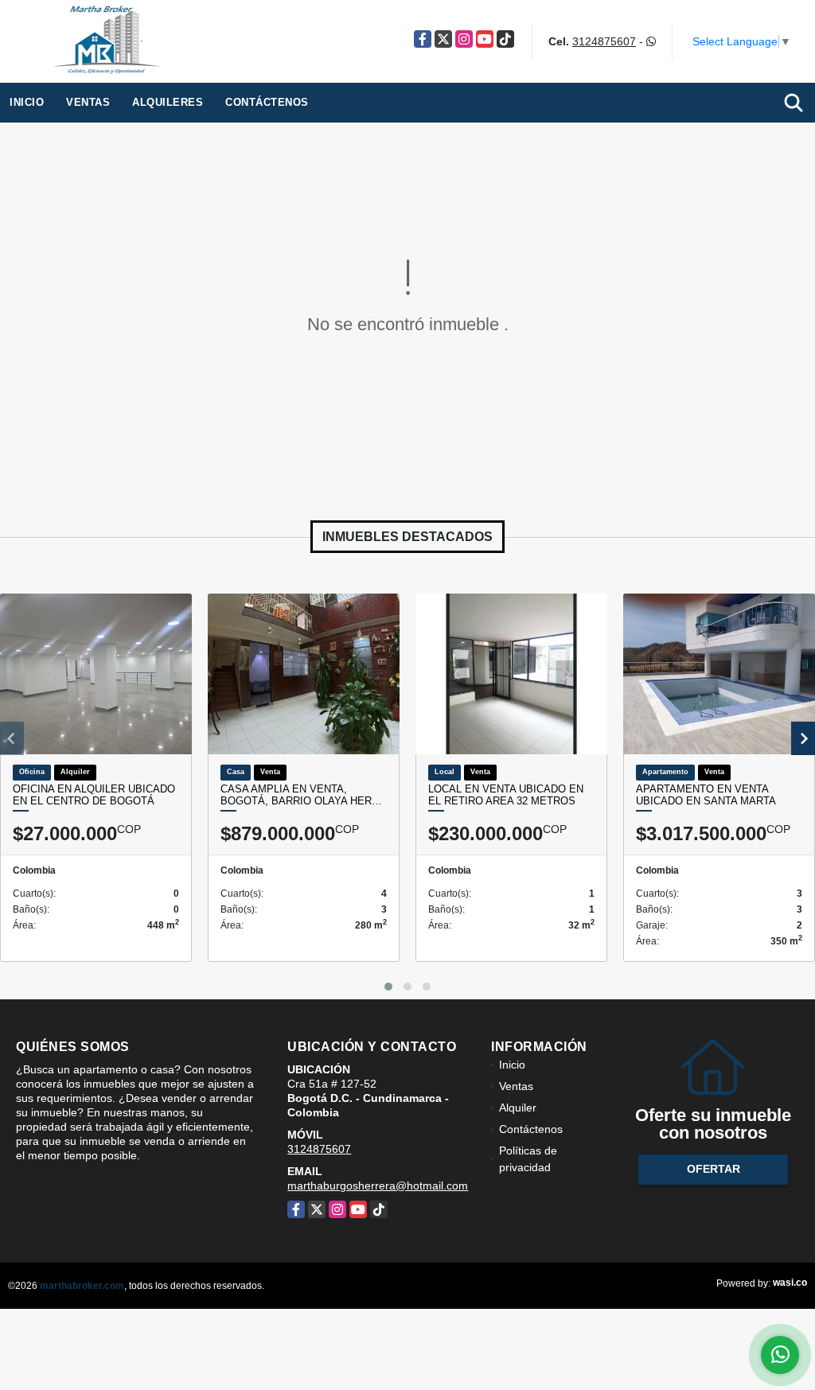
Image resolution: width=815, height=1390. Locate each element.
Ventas (88, 102)
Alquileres (167, 102)
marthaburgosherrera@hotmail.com (377, 1185)
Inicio (27, 102)
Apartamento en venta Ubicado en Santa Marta (706, 795)
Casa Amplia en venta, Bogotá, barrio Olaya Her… (301, 795)
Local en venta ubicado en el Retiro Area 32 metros (505, 795)
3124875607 (604, 41)
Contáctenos (267, 102)
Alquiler (517, 1107)
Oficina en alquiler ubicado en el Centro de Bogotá (94, 795)
